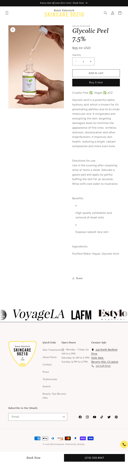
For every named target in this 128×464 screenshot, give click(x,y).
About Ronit (50, 357)
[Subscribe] (63, 417)
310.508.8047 (103, 365)
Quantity (76, 55)
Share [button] (79, 278)
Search (47, 386)
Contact (47, 364)
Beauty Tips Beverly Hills (54, 395)
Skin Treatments (52, 350)
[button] (6, 13)
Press (46, 372)
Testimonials (50, 379)
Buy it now (96, 82)
